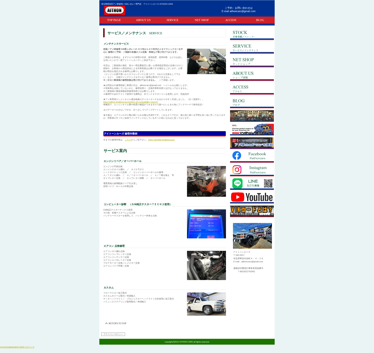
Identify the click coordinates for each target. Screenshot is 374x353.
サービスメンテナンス (252, 48)
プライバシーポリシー (113, 334)
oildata (252, 129)
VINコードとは (252, 211)
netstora (252, 116)
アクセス (252, 89)
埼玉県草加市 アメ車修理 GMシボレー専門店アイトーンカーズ (149, 10)
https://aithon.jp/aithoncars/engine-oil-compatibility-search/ (130, 102)
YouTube (252, 198)
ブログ (252, 102)
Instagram (252, 170)
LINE (252, 184)
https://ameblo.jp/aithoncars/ (161, 140)
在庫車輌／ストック (252, 34)
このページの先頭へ (116, 323)
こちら (128, 140)
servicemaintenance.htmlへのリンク (17, 347)
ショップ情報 (252, 75)
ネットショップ (252, 61)
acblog (252, 143)
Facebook (252, 157)
